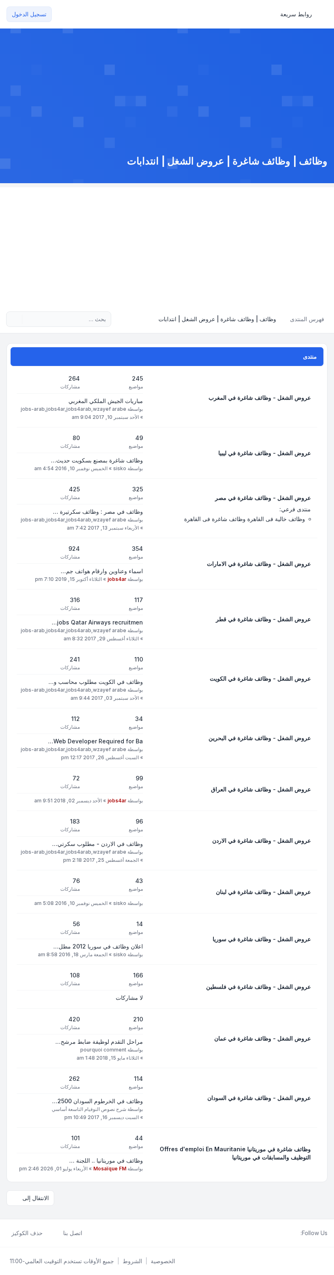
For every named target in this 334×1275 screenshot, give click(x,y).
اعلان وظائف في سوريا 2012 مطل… (98, 946)
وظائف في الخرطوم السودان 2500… (97, 1101)
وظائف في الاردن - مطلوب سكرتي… (97, 843)
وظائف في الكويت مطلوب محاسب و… (95, 681)
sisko (119, 468)
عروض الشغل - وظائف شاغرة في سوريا (262, 938)
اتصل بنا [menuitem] (72, 1232)
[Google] (276, 1233)
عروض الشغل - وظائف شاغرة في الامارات (259, 563)
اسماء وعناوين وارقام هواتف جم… (102, 570)
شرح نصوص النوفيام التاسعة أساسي (89, 1109)
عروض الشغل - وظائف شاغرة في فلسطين (258, 986)
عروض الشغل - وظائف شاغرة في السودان (259, 1097)
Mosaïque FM (109, 1168)
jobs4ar (117, 579)
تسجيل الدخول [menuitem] (29, 14)
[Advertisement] (167, 244)
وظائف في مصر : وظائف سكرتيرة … (98, 511)
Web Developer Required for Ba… (95, 741)
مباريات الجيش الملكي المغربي (105, 400)
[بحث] (29, 319)
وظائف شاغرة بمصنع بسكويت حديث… (97, 460)
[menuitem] (299, 14)
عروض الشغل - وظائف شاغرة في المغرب (260, 397)
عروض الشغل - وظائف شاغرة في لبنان (263, 891)
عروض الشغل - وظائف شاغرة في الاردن (261, 840)
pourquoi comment (103, 1050)
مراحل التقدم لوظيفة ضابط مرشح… (99, 1041)
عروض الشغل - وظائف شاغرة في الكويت (260, 678)
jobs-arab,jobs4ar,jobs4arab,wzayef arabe (73, 409)
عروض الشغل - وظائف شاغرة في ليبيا (264, 452)
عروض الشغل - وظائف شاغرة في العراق (261, 789)
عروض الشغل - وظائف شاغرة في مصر (263, 497)
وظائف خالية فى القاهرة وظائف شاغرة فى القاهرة (244, 518)
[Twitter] (289, 1233)
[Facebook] (295, 1233)
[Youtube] (282, 1233)
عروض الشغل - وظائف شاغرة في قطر (263, 619)
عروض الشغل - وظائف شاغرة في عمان (262, 1038)
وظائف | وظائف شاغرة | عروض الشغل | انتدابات (227, 161)
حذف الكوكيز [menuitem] (27, 1232)
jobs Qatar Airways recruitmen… (97, 622)
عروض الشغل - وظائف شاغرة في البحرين (260, 737)
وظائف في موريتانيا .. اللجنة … (106, 1160)
